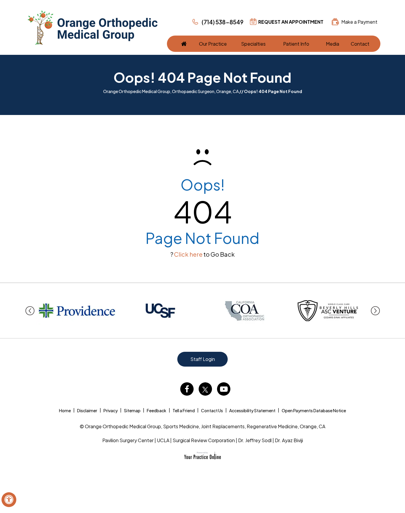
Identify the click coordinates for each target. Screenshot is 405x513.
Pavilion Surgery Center (128, 440)
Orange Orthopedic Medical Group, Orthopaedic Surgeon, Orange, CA (171, 91)
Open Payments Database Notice (314, 410)
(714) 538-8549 (222, 21)
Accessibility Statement (252, 410)
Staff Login (202, 359)
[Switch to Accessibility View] (8, 499)
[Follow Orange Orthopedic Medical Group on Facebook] (187, 389)
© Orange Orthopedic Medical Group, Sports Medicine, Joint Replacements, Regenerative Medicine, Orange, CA (202, 426)
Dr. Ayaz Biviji (289, 440)
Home (65, 410)
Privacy (110, 410)
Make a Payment (359, 22)
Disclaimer (87, 410)
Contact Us (212, 410)
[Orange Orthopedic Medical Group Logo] (92, 27)
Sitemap (132, 410)
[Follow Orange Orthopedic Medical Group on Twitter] (205, 389)
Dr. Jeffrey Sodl (255, 440)
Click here (188, 254)
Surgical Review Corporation (204, 440)
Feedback (156, 410)
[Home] (184, 44)
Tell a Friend (184, 410)
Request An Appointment (290, 22)
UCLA (163, 440)
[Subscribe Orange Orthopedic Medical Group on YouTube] (223, 389)
